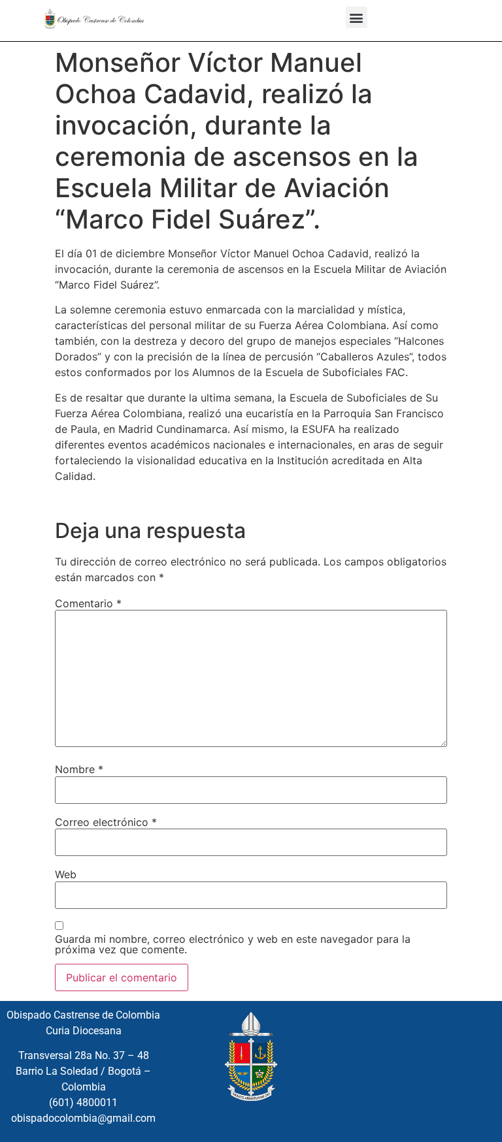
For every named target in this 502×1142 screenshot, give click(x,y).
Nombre (79, 769)
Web (65, 874)
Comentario (88, 603)
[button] (356, 17)
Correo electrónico (106, 822)
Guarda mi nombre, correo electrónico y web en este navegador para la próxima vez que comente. (232, 944)
